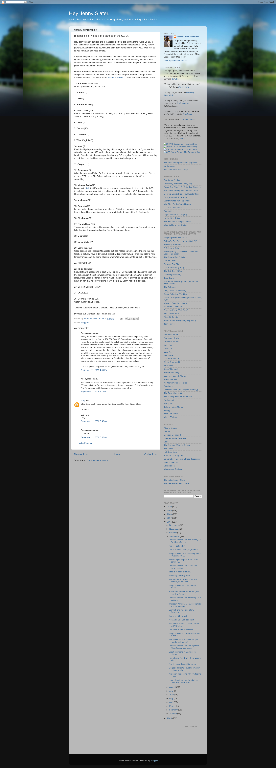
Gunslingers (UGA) (172, 274)
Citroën (167, 431)
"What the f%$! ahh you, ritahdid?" (184, 550)
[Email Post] (121, 318)
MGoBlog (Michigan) (173, 307)
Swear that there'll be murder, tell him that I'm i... (184, 593)
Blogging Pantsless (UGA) (175, 238)
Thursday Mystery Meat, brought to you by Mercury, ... (185, 605)
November (174, 529)
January (173, 713)
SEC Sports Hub (171, 314)
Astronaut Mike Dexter (188, 37)
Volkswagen (169, 466)
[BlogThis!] (129, 318)
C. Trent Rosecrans (173, 208)
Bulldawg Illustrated (173, 245)
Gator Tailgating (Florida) (175, 294)
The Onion (169, 448)
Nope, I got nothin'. (177, 546)
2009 (169, 510)
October (173, 533)
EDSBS (175, 79)
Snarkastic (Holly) (172, 180)
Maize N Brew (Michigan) (175, 303)
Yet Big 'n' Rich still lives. (180, 572)
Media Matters (170, 379)
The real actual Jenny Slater (176, 483)
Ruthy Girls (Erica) (172, 218)
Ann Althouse (189, 119)
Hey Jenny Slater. (89, 13)
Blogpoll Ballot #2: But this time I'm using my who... (184, 669)
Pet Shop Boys (170, 452)
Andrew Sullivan (171, 335)
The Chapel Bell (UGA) (174, 257)
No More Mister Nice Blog (175, 383)
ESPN (182, 138)
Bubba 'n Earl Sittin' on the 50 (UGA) (180, 241)
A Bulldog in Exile (171, 248)
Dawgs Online (170, 261)
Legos (166, 442)
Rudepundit (169, 400)
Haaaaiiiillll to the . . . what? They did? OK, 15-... (184, 624)
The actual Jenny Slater (174, 480)
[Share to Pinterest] (137, 318)
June (171, 695)
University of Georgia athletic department (182, 459)
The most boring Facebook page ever (181, 162)
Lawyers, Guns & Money (175, 376)
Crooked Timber (171, 342)
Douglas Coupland (172, 435)
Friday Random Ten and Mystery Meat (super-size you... (184, 647)
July (171, 691)
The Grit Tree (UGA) (173, 271)
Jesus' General (171, 369)
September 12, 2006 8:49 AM (94, 437)
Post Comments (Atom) (97, 460)
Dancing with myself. (178, 616)
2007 (169, 518)
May (171, 698)
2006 (169, 522)
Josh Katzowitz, (184, 103)
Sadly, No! (168, 403)
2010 (169, 507)
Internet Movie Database (175, 438)
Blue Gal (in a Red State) (175, 225)
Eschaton (168, 348)
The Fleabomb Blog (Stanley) (177, 221)
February (173, 710)
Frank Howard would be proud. (183, 664)
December (174, 525)
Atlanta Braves (170, 428)
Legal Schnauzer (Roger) (175, 215)
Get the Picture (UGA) (174, 268)
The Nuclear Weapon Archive (177, 445)
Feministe (168, 355)
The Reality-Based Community (178, 397)
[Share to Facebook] (134, 318)
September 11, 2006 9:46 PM (94, 392)
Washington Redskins (173, 469)
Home (116, 454)
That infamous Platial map (176, 169)
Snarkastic (187, 114)
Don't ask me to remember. (181, 630)
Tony (83, 400)
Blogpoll (85, 323)
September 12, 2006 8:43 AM (94, 421)
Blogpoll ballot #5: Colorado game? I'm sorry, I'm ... (185, 554)
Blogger (154, 761)
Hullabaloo (169, 366)
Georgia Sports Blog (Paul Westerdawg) (182, 194)
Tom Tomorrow (171, 414)
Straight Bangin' (171, 317)
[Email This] (126, 318)
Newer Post (81, 454)
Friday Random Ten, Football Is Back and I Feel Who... (183, 681)
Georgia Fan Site (171, 264)
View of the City (171, 462)
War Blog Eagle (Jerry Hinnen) (177, 204)
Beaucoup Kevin (171, 338)
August (172, 687)
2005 (169, 718)
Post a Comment (85, 443)
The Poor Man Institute (174, 393)
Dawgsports (183, 87)
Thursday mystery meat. (180, 575)
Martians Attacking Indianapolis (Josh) (181, 191)
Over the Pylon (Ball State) (176, 310)
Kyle (88, 188)
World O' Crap (170, 417)
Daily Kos (168, 345)
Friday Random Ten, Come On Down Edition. (183, 567)
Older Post (150, 454)
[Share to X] (131, 318)
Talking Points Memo (173, 407)
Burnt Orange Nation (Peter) (177, 201)
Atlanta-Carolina (115, 77)
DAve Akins (169, 211)
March (172, 706)
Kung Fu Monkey (171, 372)
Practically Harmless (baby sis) (178, 184)
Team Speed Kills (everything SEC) (180, 321)
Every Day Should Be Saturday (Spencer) (183, 187)
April (171, 702)
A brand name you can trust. (181, 620)
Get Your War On (171, 359)
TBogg (167, 410)
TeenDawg (169, 278)
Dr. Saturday (169, 166)
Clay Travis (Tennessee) (175, 291)
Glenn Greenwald (172, 362)
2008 (169, 514)
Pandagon (168, 386)
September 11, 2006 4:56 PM (94, 370)
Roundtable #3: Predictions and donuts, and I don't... (183, 580)
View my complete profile (175, 61)
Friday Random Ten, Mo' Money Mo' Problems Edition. (185, 541)
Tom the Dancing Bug (174, 455)
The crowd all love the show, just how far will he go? (183, 641)
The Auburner (170, 287)
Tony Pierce (169, 324)
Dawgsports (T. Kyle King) (175, 197)
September (174, 536)
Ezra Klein (168, 352)
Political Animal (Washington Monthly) (181, 390)
